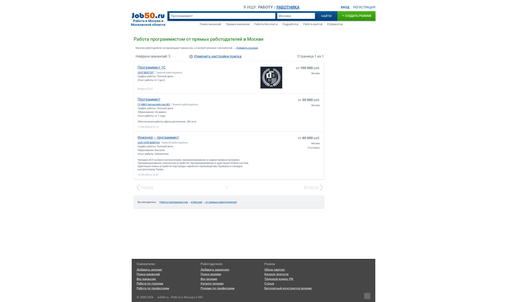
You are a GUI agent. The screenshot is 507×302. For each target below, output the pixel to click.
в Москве (196, 202)
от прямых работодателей (221, 202)
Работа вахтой (312, 24)
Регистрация (364, 7)
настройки (220, 56)
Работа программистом (173, 202)
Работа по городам (150, 283)
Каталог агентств (276, 274)
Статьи (269, 283)
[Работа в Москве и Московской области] (148, 15)
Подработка (290, 24)
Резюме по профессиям (217, 288)
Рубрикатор (335, 24)
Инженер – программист (158, 137)
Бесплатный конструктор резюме (288, 288)
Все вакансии (146, 279)
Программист (149, 99)
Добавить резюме (247, 47)
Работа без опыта (266, 24)
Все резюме (209, 279)
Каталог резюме (212, 283)
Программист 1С (152, 67)
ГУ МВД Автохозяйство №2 (154, 104)
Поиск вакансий (210, 24)
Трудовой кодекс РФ (278, 279)
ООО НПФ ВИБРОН (149, 142)
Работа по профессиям (153, 288)
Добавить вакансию (215, 269)
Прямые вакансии (238, 24)
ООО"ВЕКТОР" (146, 72)
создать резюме (356, 15)
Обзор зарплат (274, 269)
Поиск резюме (211, 274)
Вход (345, 7)
